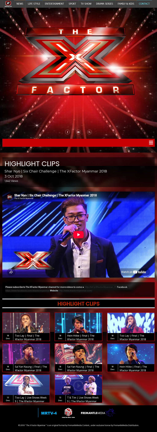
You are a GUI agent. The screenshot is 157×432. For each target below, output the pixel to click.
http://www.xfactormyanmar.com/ (75, 290)
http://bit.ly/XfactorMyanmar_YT (101, 287)
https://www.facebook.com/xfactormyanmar (27, 290)
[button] (89, 132)
